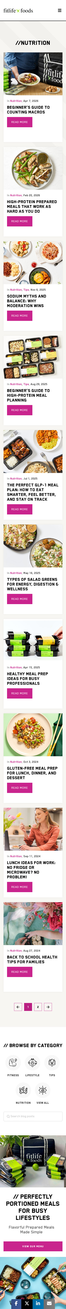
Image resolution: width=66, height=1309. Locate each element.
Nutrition (16, 101)
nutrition (23, 1102)
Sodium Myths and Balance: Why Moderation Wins (26, 301)
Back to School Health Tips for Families (32, 959)
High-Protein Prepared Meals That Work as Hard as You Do (32, 206)
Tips (26, 289)
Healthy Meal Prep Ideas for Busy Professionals (27, 678)
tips (52, 1075)
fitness (13, 1075)
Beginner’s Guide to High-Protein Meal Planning (28, 395)
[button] (59, 10)
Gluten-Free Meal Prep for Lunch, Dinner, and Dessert (32, 773)
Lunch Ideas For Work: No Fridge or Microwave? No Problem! (31, 869)
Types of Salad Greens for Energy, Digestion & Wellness (33, 584)
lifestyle (32, 1075)
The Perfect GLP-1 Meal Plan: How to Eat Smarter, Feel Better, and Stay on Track (33, 492)
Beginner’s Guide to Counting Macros (28, 109)
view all (43, 1102)
